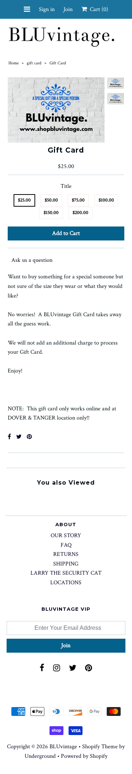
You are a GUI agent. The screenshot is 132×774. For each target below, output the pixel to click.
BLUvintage (63, 746)
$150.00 (51, 213)
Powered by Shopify (84, 756)
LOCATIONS (65, 582)
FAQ (66, 545)
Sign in (47, 9)
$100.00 (106, 200)
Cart (97, 9)
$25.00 (24, 200)
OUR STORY (66, 535)
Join (68, 9)
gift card (34, 63)
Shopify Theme (100, 746)
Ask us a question (31, 260)
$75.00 (78, 200)
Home (13, 63)
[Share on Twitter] (19, 437)
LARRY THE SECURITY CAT (66, 573)
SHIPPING (65, 564)
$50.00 (51, 200)
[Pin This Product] (29, 437)
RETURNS (65, 554)
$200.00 (80, 213)
